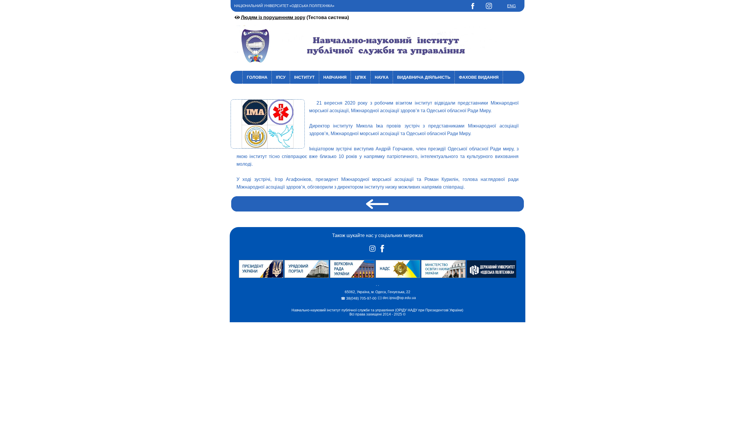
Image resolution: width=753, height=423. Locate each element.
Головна (257, 77)
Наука (382, 77)
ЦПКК (360, 77)
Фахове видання (479, 77)
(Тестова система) (295, 17)
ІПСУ (281, 77)
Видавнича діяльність (423, 77)
